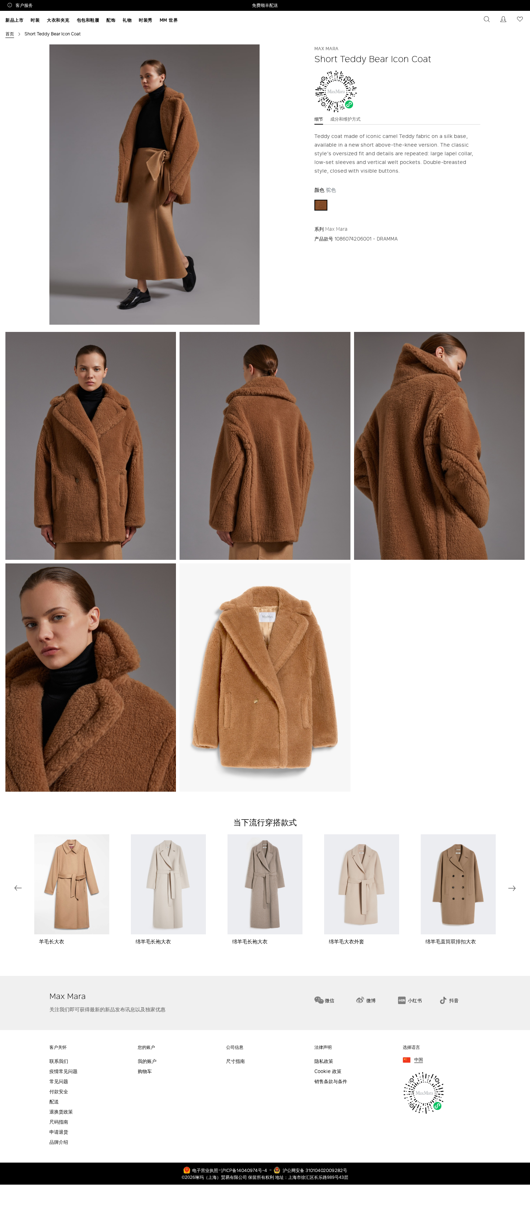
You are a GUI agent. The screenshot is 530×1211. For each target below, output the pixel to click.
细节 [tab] (318, 119)
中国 (418, 1060)
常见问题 (58, 1081)
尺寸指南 (235, 1061)
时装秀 (146, 20)
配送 (54, 1101)
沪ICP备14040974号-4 (244, 1170)
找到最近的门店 (500, 963)
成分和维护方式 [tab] (345, 119)
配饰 (110, 20)
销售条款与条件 (330, 1081)
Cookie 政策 (327, 1071)
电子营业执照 (205, 1170)
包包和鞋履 (88, 20)
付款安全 (58, 1091)
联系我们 (58, 1061)
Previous (18, 888)
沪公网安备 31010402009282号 (315, 1170)
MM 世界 (169, 20)
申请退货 (58, 1132)
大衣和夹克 (58, 20)
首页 (9, 33)
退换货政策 (61, 1112)
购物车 (145, 1071)
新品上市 (14, 20)
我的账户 (147, 1061)
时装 (35, 20)
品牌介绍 (58, 1142)
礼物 (127, 20)
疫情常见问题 (63, 1071)
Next (512, 888)
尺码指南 (58, 1122)
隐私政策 (323, 1061)
